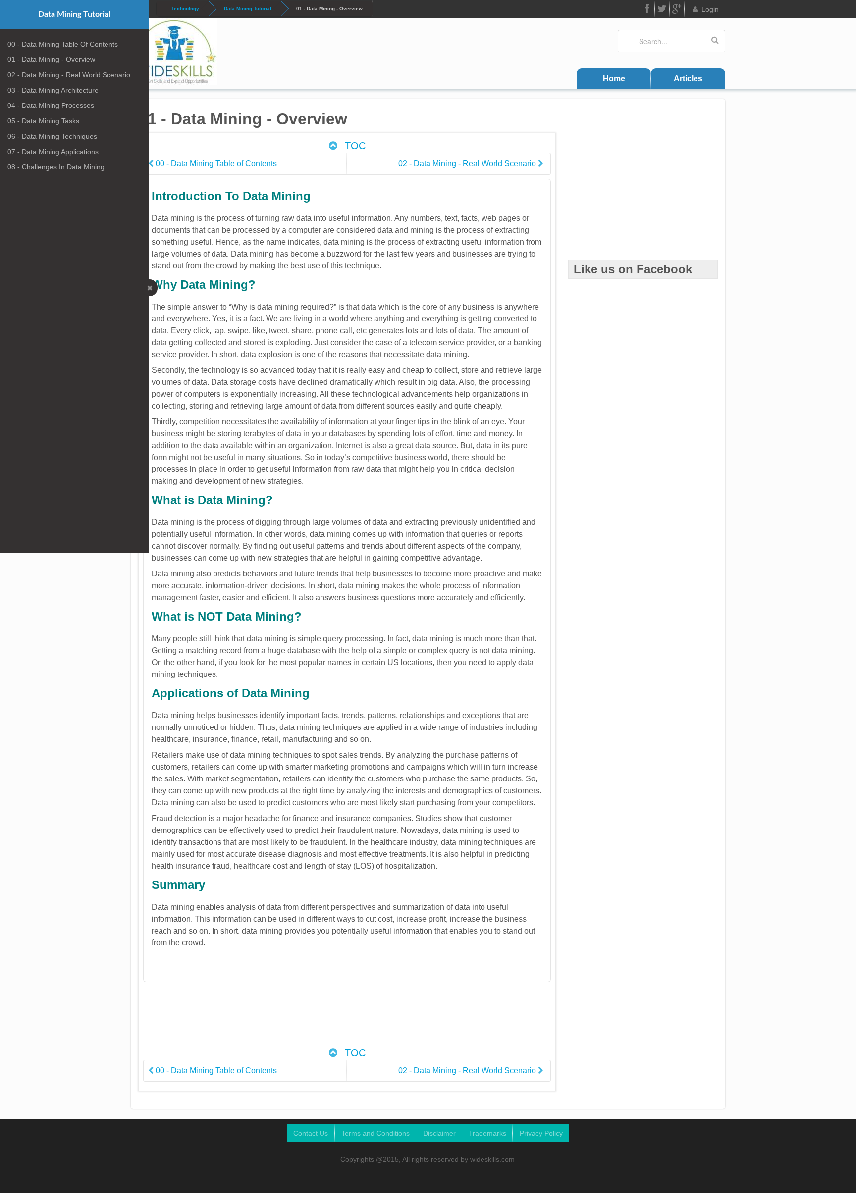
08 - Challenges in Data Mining (56, 167)
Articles (688, 78)
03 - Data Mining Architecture (53, 90)
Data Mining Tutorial (247, 8)
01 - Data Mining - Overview (51, 59)
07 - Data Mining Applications (53, 152)
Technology (185, 8)
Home (614, 78)
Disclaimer (439, 1133)
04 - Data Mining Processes (50, 105)
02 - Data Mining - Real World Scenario (68, 75)
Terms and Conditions (375, 1133)
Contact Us (310, 1133)
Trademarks (487, 1133)
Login (710, 9)
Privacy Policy (541, 1133)
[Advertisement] (346, 1019)
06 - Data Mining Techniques (52, 136)
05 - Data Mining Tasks (43, 121)
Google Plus (677, 9)
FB (647, 9)
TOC (354, 145)
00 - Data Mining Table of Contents (62, 44)
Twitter (662, 9)
